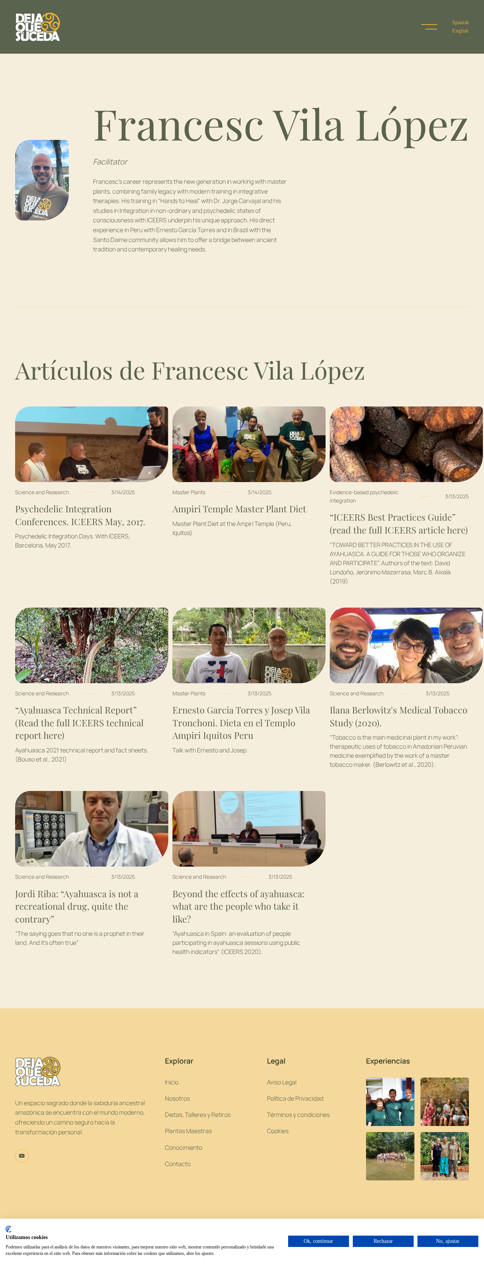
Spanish (460, 22)
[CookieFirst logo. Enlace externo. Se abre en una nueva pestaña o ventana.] (8, 1229)
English (460, 31)
